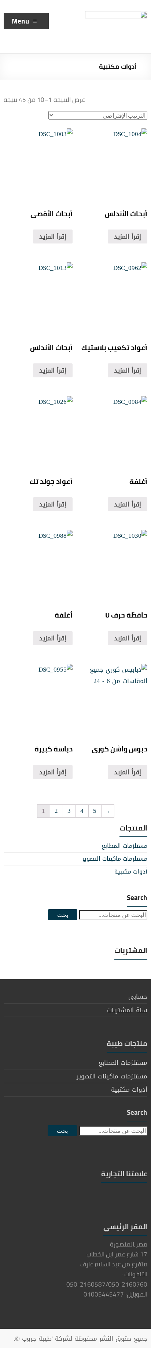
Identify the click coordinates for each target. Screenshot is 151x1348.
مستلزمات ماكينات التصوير (114, 858)
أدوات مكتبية (130, 871)
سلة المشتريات (127, 1010)
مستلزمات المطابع (124, 845)
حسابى (137, 996)
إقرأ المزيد (52, 236)
